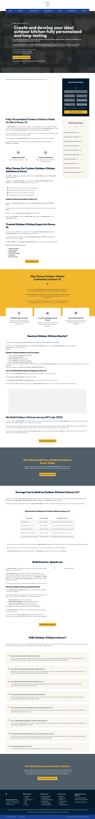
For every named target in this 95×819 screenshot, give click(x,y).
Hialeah (16, 143)
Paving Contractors (11, 79)
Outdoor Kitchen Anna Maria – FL (73, 137)
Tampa (43, 141)
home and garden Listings (63, 812)
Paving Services (33, 10)
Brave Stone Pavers (11, 799)
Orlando (48, 141)
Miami (39, 141)
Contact (84, 10)
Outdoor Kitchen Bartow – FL (71, 163)
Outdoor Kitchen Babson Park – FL (73, 154)
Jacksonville (34, 141)
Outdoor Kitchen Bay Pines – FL (72, 168)
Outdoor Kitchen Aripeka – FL (72, 145)
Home (10, 10)
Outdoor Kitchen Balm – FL (71, 159)
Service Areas (71, 10)
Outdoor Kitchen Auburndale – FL (73, 150)
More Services (48, 10)
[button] (7, 99)
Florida (19, 79)
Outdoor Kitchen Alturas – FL (71, 132)
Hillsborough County (27, 79)
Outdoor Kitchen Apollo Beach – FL (73, 141)
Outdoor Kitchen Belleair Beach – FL (73, 172)
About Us (20, 10)
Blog (60, 10)
